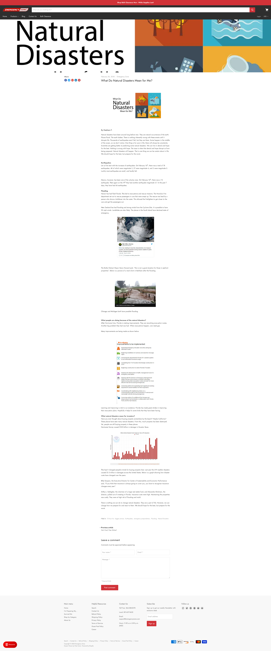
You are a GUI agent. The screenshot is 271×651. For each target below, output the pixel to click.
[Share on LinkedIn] (76, 80)
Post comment (109, 587)
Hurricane (105, 427)
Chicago (104, 311)
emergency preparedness (142, 519)
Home (5, 16)
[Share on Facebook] (65, 80)
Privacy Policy (96, 620)
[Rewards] (10, 644)
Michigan (114, 311)
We (102, 154)
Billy (103, 481)
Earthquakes (129, 519)
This (123, 193)
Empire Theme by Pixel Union (72, 646)
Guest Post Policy (97, 626)
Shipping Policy (97, 617)
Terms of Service (97, 623)
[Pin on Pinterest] (79, 80)
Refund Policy (96, 614)
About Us (67, 620)
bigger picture (119, 519)
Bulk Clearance (45, 16)
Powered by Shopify (88, 646)
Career (94, 629)
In (158, 182)
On (137, 165)
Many (103, 331)
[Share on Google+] (72, 80)
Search (94, 608)
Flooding (154, 519)
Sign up (152, 623)
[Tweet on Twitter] (69, 80)
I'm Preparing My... (70, 611)
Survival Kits (68, 614)
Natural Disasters (163, 519)
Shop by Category (70, 617)
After (103, 323)
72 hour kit (110, 519)
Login (259, 16)
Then (111, 182)
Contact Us (33, 16)
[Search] (252, 9)
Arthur (103, 492)
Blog (23, 16)
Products (14, 16)
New (102, 207)
